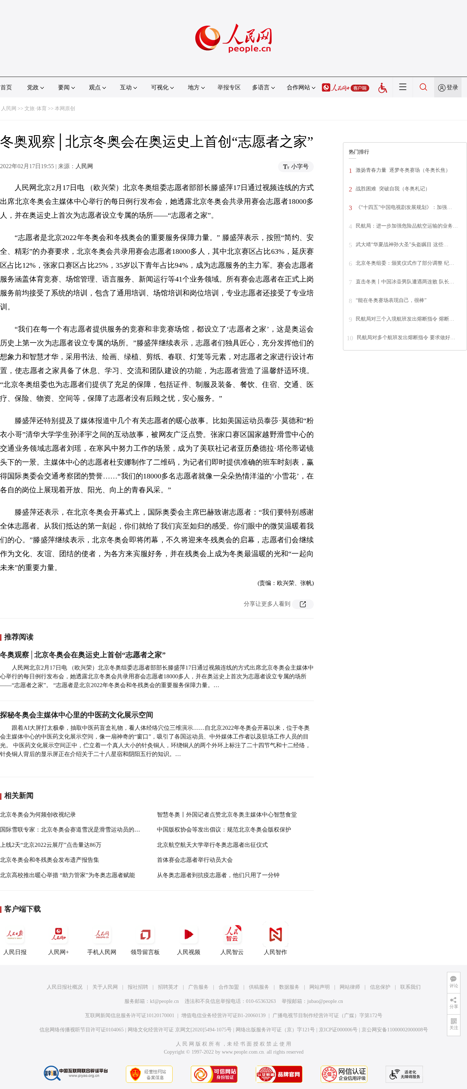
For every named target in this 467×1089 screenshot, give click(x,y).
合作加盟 (229, 987)
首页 (6, 87)
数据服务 (289, 987)
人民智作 (275, 952)
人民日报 (15, 952)
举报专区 (229, 87)
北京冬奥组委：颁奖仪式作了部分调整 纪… (405, 263)
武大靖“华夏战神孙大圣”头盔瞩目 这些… (402, 244)
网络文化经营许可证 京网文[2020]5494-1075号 (180, 1029)
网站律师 (350, 987)
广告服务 (198, 987)
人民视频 (188, 952)
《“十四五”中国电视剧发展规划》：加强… (404, 207)
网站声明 (319, 987)
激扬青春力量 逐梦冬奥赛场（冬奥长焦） (403, 170)
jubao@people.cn (325, 1001)
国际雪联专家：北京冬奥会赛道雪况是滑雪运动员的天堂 (73, 829)
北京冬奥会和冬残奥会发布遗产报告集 (49, 860)
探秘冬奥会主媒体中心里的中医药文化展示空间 (76, 715)
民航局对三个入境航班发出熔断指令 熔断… (405, 319)
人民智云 (232, 952)
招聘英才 (168, 987)
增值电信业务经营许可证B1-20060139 (223, 1015)
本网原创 (65, 108)
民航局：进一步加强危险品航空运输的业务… (407, 226)
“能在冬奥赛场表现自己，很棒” (391, 300)
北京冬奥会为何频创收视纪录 (38, 814)
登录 (452, 87)
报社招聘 (138, 987)
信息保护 (380, 987)
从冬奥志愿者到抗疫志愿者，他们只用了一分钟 (218, 875)
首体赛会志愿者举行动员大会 (195, 860)
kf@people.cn (164, 1001)
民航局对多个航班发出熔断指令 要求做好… (406, 337)
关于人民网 (105, 987)
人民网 (8, 108)
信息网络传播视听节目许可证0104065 (81, 1029)
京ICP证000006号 (338, 1029)
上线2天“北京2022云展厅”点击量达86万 (50, 845)
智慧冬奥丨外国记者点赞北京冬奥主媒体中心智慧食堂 (227, 814)
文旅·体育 (35, 108)
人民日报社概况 (64, 987)
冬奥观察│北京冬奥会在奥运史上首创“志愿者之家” (83, 655)
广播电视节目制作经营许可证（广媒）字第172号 (327, 1015)
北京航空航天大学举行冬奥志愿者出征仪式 (212, 845)
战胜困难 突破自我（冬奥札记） (393, 188)
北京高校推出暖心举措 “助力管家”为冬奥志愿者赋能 (67, 875)
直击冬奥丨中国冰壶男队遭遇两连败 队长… (405, 281)
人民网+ (58, 952)
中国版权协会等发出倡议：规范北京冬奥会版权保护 (224, 829)
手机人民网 (101, 952)
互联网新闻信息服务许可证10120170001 (129, 1015)
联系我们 (410, 987)
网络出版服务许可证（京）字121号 (275, 1029)
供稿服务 (259, 987)
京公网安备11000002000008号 (395, 1029)
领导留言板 (145, 952)
